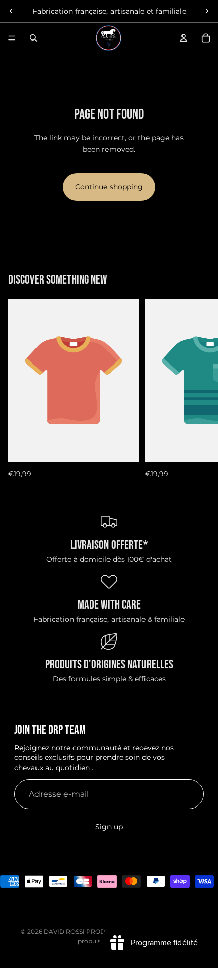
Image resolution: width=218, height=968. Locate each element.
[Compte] (183, 38)
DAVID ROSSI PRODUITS (82, 931)
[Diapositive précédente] (11, 11)
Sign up (109, 826)
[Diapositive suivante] (207, 11)
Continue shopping (109, 186)
